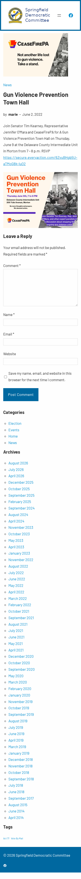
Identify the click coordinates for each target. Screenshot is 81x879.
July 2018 (15, 785)
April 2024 (16, 521)
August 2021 (17, 624)
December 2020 (21, 656)
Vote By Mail (17, 838)
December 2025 (20, 482)
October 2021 (18, 611)
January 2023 (19, 553)
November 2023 (20, 527)
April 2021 (16, 650)
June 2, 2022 (32, 114)
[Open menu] (59, 15)
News (7, 85)
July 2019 (15, 727)
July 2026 (16, 469)
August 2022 (18, 566)
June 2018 (16, 791)
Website (9, 354)
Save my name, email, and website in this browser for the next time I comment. (39, 376)
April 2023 (16, 547)
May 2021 (15, 643)
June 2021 (16, 637)
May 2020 (16, 676)
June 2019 (16, 733)
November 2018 (20, 766)
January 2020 (19, 695)
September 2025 (21, 495)
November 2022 (20, 559)
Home (13, 436)
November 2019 (20, 701)
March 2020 (17, 682)
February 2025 (19, 501)
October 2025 (19, 489)
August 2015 (17, 804)
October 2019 (18, 708)
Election (14, 423)
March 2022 (17, 598)
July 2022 (16, 572)
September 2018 (21, 779)
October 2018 (18, 772)
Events (13, 430)
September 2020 (21, 669)
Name (9, 314)
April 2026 (16, 476)
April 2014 (16, 817)
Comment (12, 265)
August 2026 (18, 463)
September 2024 (21, 508)
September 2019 (21, 714)
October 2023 (19, 534)
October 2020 (19, 663)
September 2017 (21, 798)
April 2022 (16, 592)
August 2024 (18, 514)
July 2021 (15, 630)
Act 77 (6, 838)
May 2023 (15, 540)
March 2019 (17, 746)
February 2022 (19, 604)
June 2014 (16, 811)
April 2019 (16, 740)
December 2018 (20, 759)
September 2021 (21, 617)
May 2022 (15, 585)
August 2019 (17, 721)
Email (8, 334)
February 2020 (19, 688)
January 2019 (18, 753)
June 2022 (16, 579)
